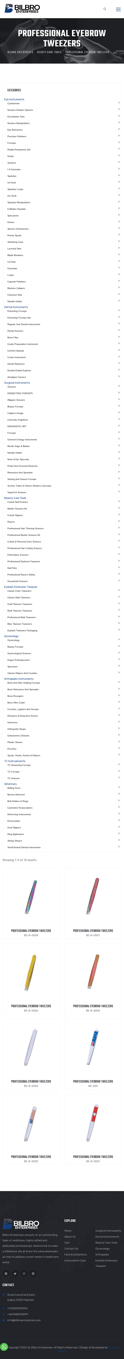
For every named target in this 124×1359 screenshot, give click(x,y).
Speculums (13, 215)
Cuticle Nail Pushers (17, 502)
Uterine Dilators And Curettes (22, 673)
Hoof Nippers (14, 827)
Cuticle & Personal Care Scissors (24, 541)
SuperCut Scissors (16, 492)
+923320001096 (17, 1308)
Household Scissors (17, 581)
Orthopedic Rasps (16, 729)
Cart (67, 1242)
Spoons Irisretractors (18, 228)
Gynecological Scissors (19, 653)
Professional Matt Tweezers (21, 617)
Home (67, 1230)
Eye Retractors (15, 129)
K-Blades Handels (16, 209)
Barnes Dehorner (16, 794)
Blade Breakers (15, 255)
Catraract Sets (14, 295)
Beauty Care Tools (15, 498)
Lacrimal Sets (14, 248)
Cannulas (12, 268)
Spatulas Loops (15, 189)
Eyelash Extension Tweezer (20, 586)
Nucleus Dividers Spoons (20, 110)
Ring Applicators (15, 834)
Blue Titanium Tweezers (19, 624)
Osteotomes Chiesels (18, 735)
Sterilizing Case (15, 242)
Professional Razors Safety (21, 574)
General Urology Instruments (22, 439)
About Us (70, 1236)
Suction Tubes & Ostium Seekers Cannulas (29, 485)
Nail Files (12, 568)
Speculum (12, 666)
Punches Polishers (16, 136)
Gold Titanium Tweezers (19, 604)
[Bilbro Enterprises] (22, 7)
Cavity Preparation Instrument (22, 344)
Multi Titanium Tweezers (19, 610)
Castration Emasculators (19, 807)
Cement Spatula (15, 350)
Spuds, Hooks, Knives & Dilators (23, 755)
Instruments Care (75, 1260)
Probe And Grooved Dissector (22, 466)
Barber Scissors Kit (17, 508)
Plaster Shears (14, 742)
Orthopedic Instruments (18, 678)
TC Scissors (13, 778)
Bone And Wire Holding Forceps (23, 683)
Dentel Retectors (16, 364)
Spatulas (11, 176)
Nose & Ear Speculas (18, 459)
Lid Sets (11, 261)
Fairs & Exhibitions (75, 1254)
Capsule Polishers (16, 281)
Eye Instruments (14, 99)
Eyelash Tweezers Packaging (22, 630)
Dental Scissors (15, 331)
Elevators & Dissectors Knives (22, 716)
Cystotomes (13, 103)
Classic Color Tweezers (19, 591)
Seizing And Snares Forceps (21, 479)
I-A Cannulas (14, 169)
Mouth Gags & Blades (18, 446)
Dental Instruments (16, 307)
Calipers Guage (15, 413)
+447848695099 (17, 1314)
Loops (10, 275)
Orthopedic (102, 1254)
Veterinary (10, 784)
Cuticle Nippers (15, 515)
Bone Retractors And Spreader (23, 689)
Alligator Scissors (16, 400)
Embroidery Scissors (17, 555)
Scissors (11, 162)
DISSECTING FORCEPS (20, 393)
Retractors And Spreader (20, 472)
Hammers (12, 722)
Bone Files (12, 337)
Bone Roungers (15, 696)
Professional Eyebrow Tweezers (23, 561)
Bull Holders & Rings (17, 801)
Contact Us (71, 1248)
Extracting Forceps (17, 311)
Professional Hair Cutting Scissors (24, 548)
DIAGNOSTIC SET (16, 426)
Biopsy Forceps (15, 406)
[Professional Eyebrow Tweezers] (31, 896)
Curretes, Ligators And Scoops (23, 709)
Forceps (11, 143)
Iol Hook (11, 182)
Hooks (10, 156)
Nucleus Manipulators (18, 123)
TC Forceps (13, 771)
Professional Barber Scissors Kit (23, 535)
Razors (11, 522)
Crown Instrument (16, 357)
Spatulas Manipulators (18, 202)
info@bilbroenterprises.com (24, 1320)
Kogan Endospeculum (18, 660)
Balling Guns (13, 788)
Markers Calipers (16, 288)
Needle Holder (14, 301)
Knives (10, 222)
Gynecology (11, 636)
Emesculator (13, 821)
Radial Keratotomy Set (18, 149)
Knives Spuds (14, 235)
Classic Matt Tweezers (18, 597)
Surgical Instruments (17, 382)
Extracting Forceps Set (19, 317)
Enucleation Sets (16, 116)
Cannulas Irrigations (17, 419)
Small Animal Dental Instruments (24, 847)
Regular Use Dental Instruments (23, 324)
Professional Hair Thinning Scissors (25, 528)
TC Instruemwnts (14, 761)
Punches (11, 749)
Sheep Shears (14, 840)
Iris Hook (11, 195)
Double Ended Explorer (19, 370)
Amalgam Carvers (16, 377)
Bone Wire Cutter (16, 702)
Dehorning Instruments (19, 814)
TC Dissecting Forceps (19, 765)
